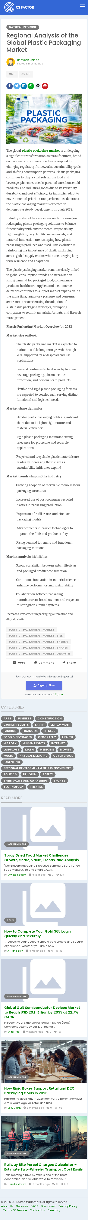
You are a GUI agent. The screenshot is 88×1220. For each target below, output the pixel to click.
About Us (7, 1206)
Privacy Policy (68, 1206)
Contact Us (37, 1210)
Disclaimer (48, 1206)
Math (29, 750)
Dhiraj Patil (13, 1031)
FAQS (35, 1206)
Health (67, 737)
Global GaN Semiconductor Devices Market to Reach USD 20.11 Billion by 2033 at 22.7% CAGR (42, 1012)
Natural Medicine (23, 27)
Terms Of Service (15, 1210)
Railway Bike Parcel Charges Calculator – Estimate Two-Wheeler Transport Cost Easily (43, 1167)
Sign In (59, 694)
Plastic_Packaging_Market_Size (36, 636)
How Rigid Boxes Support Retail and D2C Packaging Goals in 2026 (39, 1091)
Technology (14, 787)
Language (11, 750)
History (10, 743)
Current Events (16, 725)
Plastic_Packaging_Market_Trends (38, 642)
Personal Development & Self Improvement (37, 768)
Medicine (47, 750)
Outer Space (63, 756)
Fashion (10, 731)
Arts (7, 718)
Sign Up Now (46, 685)
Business (24, 718)
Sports (59, 781)
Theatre (36, 787)
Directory (54, 1210)
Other (10, 920)
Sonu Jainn (14, 1107)
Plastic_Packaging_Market (31, 630)
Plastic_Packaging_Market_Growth (39, 654)
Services (22, 1206)
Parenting (12, 762)
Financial (30, 731)
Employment (60, 725)
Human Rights (34, 743)
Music (8, 756)
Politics (10, 774)
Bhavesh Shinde (28, 60)
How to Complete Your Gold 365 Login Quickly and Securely (37, 934)
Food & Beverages (18, 737)
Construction (50, 718)
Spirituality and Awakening (25, 781)
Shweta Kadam (16, 874)
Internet (58, 743)
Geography (47, 737)
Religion (29, 774)
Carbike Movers (16, 1184)
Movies (65, 750)
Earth (39, 725)
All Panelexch (15, 950)
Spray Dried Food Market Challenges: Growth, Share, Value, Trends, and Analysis (41, 858)
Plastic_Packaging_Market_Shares (38, 648)
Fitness (50, 731)
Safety (48, 774)
